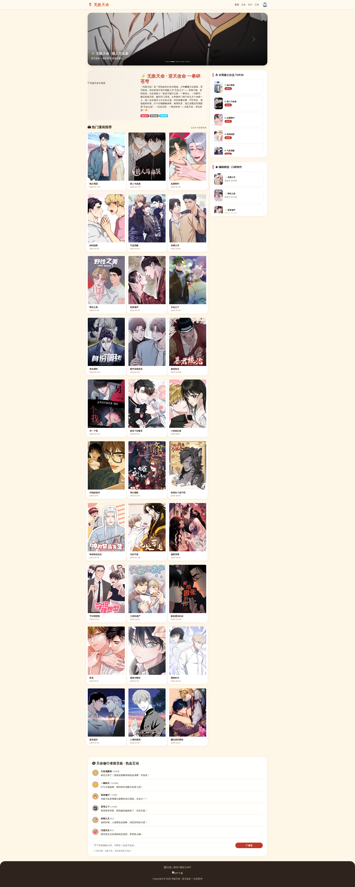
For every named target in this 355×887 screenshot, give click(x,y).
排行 (250, 4)
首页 (237, 4)
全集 (243, 4)
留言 (250, 845)
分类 (257, 4)
